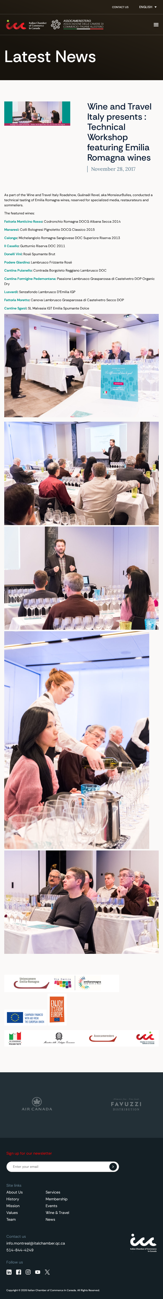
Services (53, 1192)
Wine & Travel (57, 1212)
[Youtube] (37, 1272)
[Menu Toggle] (156, 24)
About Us (14, 1192)
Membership (56, 1199)
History (12, 1199)
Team (11, 1219)
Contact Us (120, 7)
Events (51, 1205)
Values (12, 1212)
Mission (13, 1205)
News (50, 1219)
